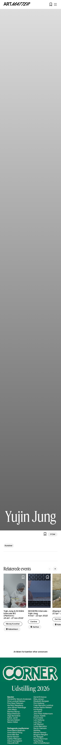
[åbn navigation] (55, 4)
